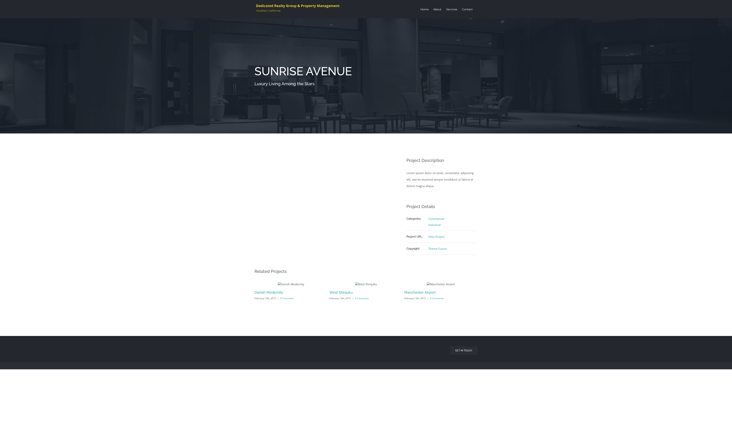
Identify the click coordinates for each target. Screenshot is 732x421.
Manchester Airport (345, 292)
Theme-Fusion (437, 249)
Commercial (436, 219)
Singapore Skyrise (419, 344)
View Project (436, 237)
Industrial (434, 225)
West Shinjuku (266, 292)
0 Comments (287, 298)
